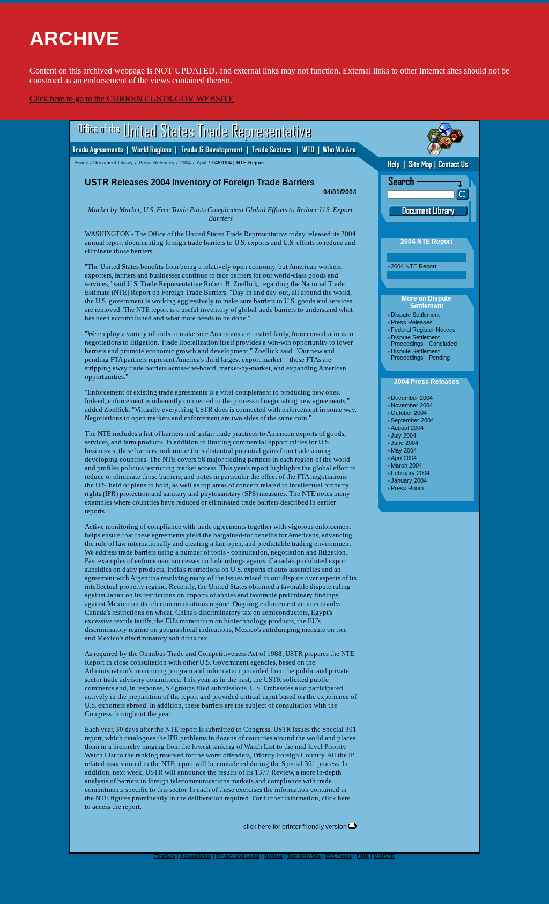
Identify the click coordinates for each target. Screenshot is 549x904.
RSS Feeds (338, 856)
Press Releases (412, 322)
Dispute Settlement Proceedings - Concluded (424, 340)
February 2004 (410, 473)
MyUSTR (384, 856)
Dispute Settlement (415, 314)
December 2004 (412, 398)
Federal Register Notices (423, 329)
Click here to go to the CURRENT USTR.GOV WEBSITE (131, 98)
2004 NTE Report (413, 266)
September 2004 (412, 420)
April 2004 (404, 458)
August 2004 (407, 428)
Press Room (407, 488)
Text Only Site (304, 856)
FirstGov (164, 856)
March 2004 (406, 465)
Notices (273, 856)
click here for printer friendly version (295, 826)
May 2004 (404, 450)
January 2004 (409, 480)
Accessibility (195, 856)
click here (336, 798)
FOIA (363, 856)
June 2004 (404, 443)
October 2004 (409, 413)
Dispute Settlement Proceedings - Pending (420, 354)
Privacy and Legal (237, 856)
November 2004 (412, 405)
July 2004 (403, 435)
